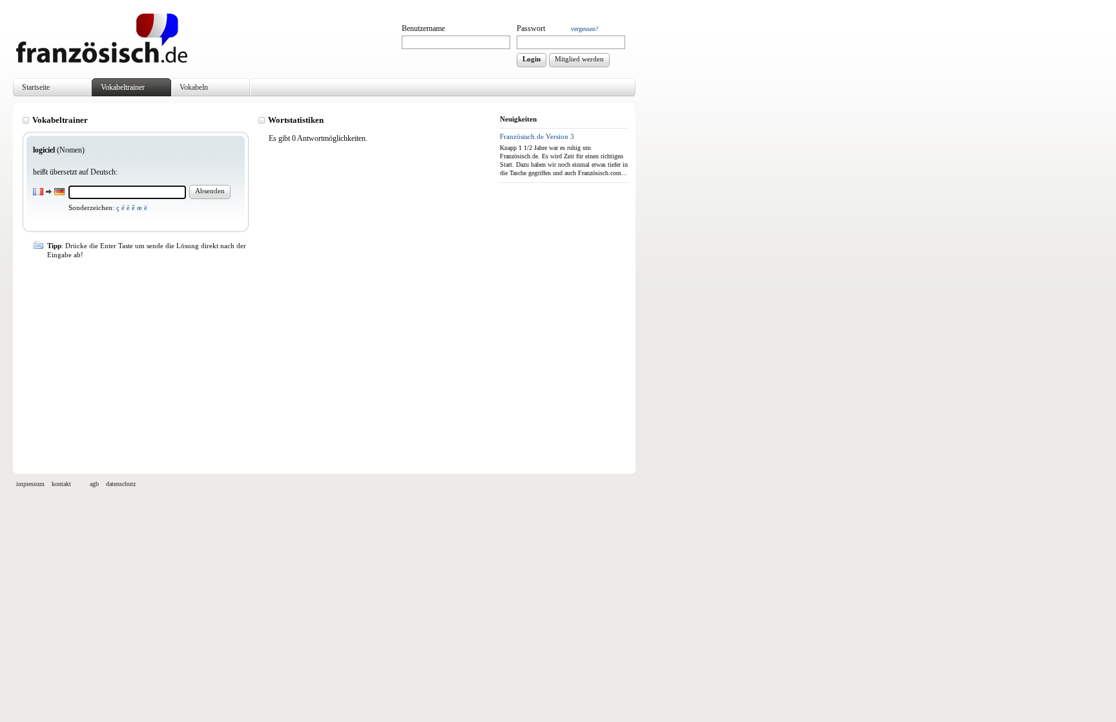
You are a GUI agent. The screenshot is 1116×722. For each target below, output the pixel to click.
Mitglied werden (579, 59)
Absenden (210, 191)
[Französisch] (101, 60)
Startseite (36, 87)
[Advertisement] (258, 360)
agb (94, 483)
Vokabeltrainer (123, 87)
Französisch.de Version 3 (537, 136)
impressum (30, 483)
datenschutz (121, 483)
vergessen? (584, 28)
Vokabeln (194, 87)
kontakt (61, 483)
